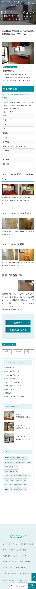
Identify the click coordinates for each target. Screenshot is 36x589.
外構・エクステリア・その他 (15, 397)
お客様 (6, 480)
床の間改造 (8, 458)
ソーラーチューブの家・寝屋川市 (14, 475)
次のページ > (29, 352)
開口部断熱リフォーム (11, 462)
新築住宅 (8, 393)
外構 (20, 489)
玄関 (15, 489)
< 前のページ (7, 352)
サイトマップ (24, 574)
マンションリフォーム (13, 375)
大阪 (12, 480)
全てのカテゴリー (11, 368)
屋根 (25, 489)
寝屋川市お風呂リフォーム (20, 458)
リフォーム (19, 480)
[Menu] (33, 3)
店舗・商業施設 (10, 378)
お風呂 (6, 489)
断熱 (20, 484)
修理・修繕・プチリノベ (13, 386)
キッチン (27, 475)
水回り (26, 484)
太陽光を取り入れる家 (11, 471)
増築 (25, 480)
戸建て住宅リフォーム (10, 67)
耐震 (15, 484)
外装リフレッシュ (11, 389)
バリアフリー (8, 484)
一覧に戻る (18, 352)
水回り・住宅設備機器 (13, 382)
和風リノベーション (24, 462)
